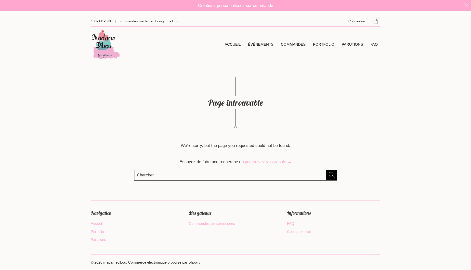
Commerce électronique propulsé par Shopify (164, 262)
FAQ (374, 44)
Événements (261, 44)
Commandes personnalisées (212, 223)
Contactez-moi (299, 231)
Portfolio (323, 44)
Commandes (293, 44)
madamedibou (114, 262)
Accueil (233, 44)
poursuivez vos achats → (268, 161)
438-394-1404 (102, 21)
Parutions (352, 44)
